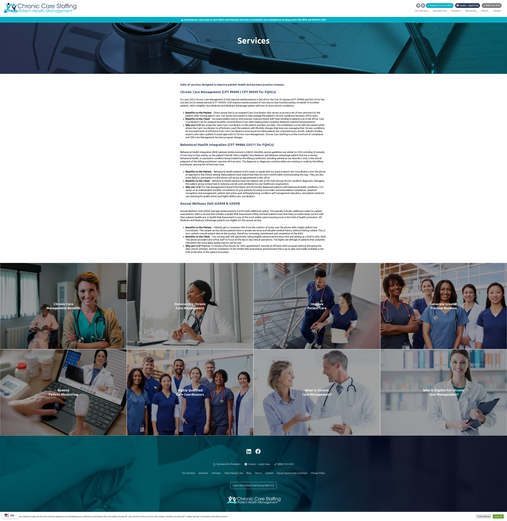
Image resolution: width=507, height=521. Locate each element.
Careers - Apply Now (469, 5)
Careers (269, 473)
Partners (456, 10)
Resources (471, 10)
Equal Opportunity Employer (292, 473)
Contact (497, 10)
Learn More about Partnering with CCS (253, 485)
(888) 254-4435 (492, 5)
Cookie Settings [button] (484, 516)
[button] (253, 19)
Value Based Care (233, 473)
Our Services (421, 10)
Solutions (203, 473)
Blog (249, 473)
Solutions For (440, 10)
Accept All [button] (498, 516)
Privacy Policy (318, 473)
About (485, 10)
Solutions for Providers (440, 5)
